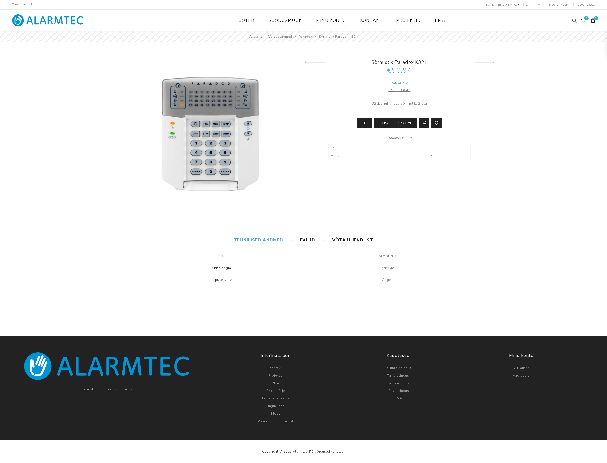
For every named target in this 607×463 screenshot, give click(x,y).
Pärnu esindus (398, 383)
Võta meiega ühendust (275, 421)
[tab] (258, 240)
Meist (275, 414)
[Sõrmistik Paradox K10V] (315, 62)
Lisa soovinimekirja (436, 123)
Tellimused (521, 368)
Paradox (399, 83)
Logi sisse (586, 5)
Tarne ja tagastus (275, 398)
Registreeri (559, 5)
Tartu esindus (398, 376)
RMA (275, 383)
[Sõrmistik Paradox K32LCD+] (484, 62)
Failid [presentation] (307, 240)
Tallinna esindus (398, 368)
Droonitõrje (275, 391)
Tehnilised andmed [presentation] (258, 240)
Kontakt (276, 368)
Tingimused (275, 406)
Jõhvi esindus (398, 391)
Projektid (275, 376)
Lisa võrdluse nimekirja (424, 123)
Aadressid (521, 376)
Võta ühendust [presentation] (352, 240)
